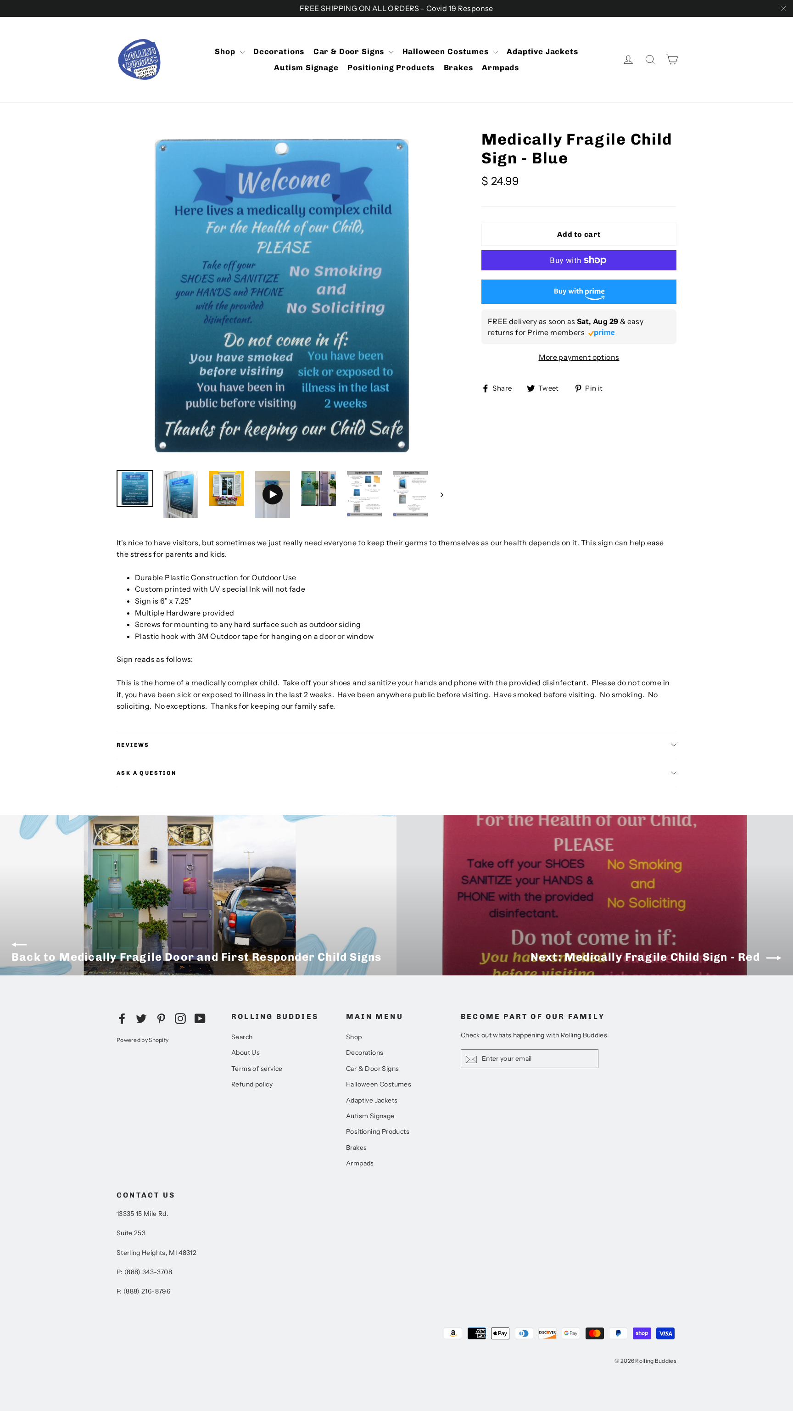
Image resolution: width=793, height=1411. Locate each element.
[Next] (441, 494)
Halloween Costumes (446, 51)
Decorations (278, 51)
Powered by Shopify (142, 1039)
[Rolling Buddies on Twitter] (141, 1018)
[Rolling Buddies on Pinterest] (161, 1018)
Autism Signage (306, 67)
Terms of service (256, 1068)
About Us (245, 1052)
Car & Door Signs (349, 51)
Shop (226, 51)
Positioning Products (391, 67)
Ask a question (147, 773)
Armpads (500, 67)
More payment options (579, 357)
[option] (282, 295)
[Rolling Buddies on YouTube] (200, 1018)
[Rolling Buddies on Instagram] (180, 1018)
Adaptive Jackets (542, 51)
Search (241, 1037)
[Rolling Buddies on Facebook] (122, 1018)
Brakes (458, 67)
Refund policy (252, 1084)
